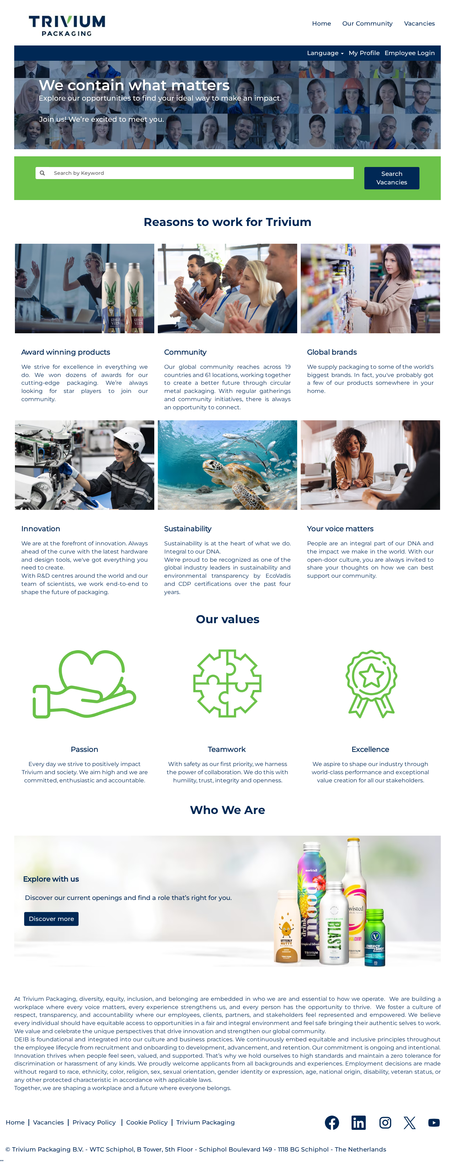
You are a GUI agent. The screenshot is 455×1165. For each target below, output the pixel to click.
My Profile (364, 53)
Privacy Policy (95, 1122)
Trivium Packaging (205, 1122)
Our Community (367, 23)
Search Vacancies (391, 178)
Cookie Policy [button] (147, 1122)
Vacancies (419, 23)
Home (321, 23)
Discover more (51, 918)
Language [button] (323, 53)
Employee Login (410, 53)
